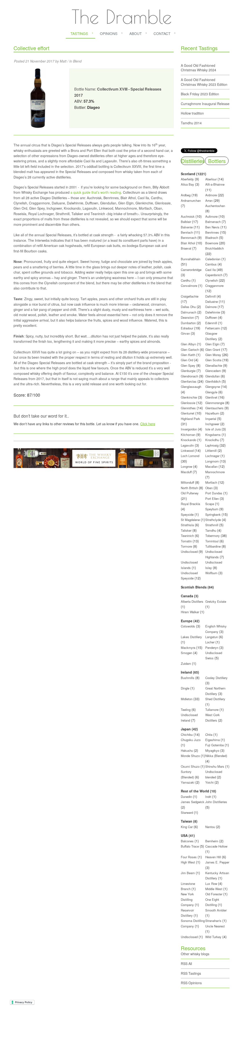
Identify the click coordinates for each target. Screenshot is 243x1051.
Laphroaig (212, 445)
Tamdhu (210, 530)
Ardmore (211, 195)
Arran (209, 200)
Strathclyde (213, 519)
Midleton (186, 699)
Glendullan (212, 376)
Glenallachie (213, 365)
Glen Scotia (213, 360)
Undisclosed (189, 551)
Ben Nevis (212, 227)
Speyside (187, 514)
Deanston (187, 317)
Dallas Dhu (188, 306)
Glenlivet (211, 397)
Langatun (211, 637)
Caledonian (212, 259)
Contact (162, 33)
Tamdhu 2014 (191, 123)
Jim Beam (188, 873)
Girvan (185, 333)
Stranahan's (213, 920)
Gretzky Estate (215, 601)
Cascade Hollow (216, 846)
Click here (147, 423)
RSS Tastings (191, 973)
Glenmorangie (214, 402)
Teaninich (187, 535)
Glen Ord (187, 360)
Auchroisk (188, 216)
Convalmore (189, 285)
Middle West (214, 889)
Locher (210, 642)
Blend (77, 61)
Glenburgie (188, 370)
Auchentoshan (215, 205)
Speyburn (211, 509)
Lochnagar (212, 455)
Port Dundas (213, 493)
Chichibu (187, 734)
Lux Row (211, 883)
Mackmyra (188, 647)
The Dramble (121, 16)
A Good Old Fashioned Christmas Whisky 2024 (198, 67)
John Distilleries (216, 802)
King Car (187, 826)
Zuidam (186, 663)
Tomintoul (212, 541)
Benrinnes (212, 232)
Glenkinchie (189, 397)
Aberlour (211, 179)
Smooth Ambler (216, 910)
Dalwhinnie (212, 312)
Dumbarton (188, 323)
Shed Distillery (215, 699)
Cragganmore (214, 285)
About (135, 33)
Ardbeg (186, 195)
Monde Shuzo (190, 755)
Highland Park (190, 418)
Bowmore (211, 243)
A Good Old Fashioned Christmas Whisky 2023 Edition (204, 82)
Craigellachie (189, 296)
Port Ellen (212, 498)
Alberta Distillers (192, 601)
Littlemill (211, 450)
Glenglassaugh (191, 386)
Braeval (186, 248)
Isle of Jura (213, 429)
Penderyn (211, 647)
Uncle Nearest (215, 926)
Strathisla (187, 525)
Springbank (213, 514)
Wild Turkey (213, 937)
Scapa (209, 503)
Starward (187, 812)
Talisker (186, 530)
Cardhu (186, 280)
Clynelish (211, 280)
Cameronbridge (191, 269)
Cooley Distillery (216, 677)
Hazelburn (212, 413)
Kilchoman (188, 434)
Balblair (186, 221)
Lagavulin (187, 445)
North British (189, 488)
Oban (209, 488)
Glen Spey (188, 365)
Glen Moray (213, 354)
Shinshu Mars (214, 766)
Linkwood (187, 450)
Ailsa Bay (187, 184)
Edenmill (211, 323)
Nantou (210, 826)
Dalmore (211, 306)
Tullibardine (213, 546)
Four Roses (189, 857)
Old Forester (213, 894)
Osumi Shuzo (190, 766)
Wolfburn (211, 573)
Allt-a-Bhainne (214, 184)
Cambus (211, 264)
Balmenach (213, 221)
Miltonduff (187, 482)
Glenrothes (188, 408)
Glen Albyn (188, 344)
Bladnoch (211, 237)
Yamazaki (187, 782)
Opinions (108, 33)
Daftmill (210, 296)
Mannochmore (215, 472)
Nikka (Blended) (216, 755)
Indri (208, 796)
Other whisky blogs (195, 953)
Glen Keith (188, 354)
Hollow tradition (192, 113)
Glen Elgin (212, 344)
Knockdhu (212, 440)
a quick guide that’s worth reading (95, 192)
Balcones (187, 841)
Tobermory (212, 535)
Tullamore (212, 709)
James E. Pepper (217, 862)
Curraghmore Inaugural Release (205, 103)
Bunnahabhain (190, 259)
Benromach (188, 237)
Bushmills (187, 677)
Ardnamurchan (191, 200)
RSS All (186, 963)
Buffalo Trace (190, 846)
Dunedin (186, 796)
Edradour (187, 328)
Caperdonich (213, 275)
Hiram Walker (190, 612)
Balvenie (187, 227)
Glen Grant (212, 349)
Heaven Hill (213, 857)
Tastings (79, 33)
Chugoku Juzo (191, 740)
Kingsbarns (213, 434)
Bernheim (211, 841)
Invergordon (189, 429)
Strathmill (211, 525)
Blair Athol (188, 243)
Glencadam (213, 370)
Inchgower (212, 424)
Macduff (186, 472)
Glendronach (189, 376)
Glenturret (187, 413)
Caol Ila (210, 269)
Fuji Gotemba (215, 745)
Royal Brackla (190, 503)
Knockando (188, 440)
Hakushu (187, 750)
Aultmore (211, 216)
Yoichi (209, 782)
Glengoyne (212, 386)
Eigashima (212, 740)
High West (188, 862)
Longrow (186, 466)
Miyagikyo (212, 750)
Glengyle (211, 392)
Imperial (210, 418)
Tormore (186, 546)
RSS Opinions (191, 982)
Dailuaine (211, 301)
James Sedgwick (192, 802)
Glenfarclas (188, 381)
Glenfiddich (213, 381)
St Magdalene (190, 519)
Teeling (186, 709)
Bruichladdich (214, 248)
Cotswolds (188, 626)
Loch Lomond (190, 455)
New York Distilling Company (187, 899)
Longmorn (212, 461)
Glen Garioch (190, 349)
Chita (208, 734)
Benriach (187, 232)
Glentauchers (214, 408)
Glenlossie (188, 402)
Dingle (185, 688)
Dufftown (211, 317)
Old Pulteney (190, 493)
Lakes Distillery (191, 637)
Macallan (211, 466)
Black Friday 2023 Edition (200, 94)
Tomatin (186, 541)
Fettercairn (212, 328)
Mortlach (211, 482)
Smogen (187, 653)
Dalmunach (188, 312)
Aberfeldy (187, 179)
